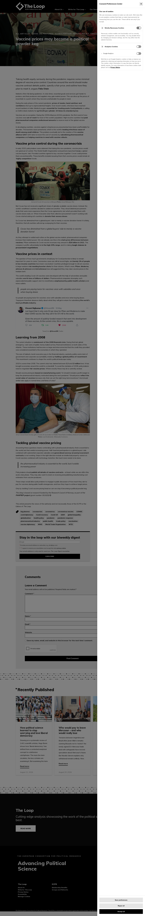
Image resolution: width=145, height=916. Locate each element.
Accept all (121, 911)
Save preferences (121, 900)
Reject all (121, 906)
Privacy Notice (115, 67)
